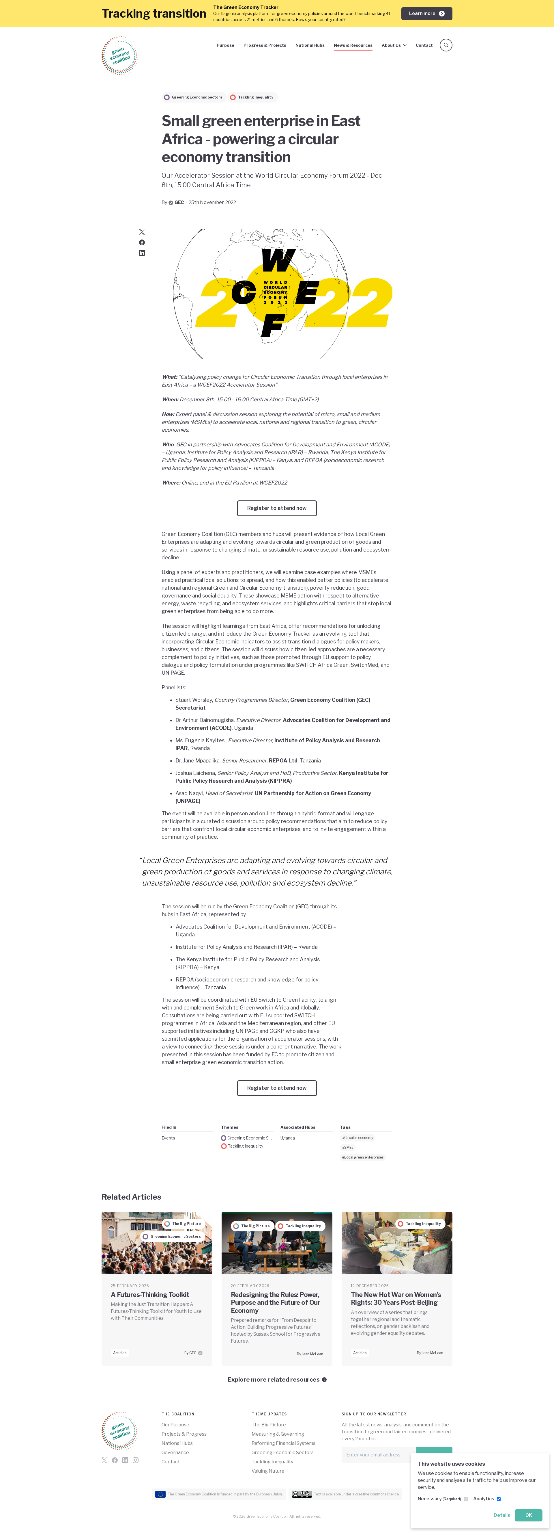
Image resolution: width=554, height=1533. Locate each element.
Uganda (287, 1137)
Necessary (439, 1499)
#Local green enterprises (362, 1157)
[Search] (446, 45)
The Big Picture (269, 1425)
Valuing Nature (268, 1471)
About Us (391, 45)
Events (168, 1137)
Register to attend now (277, 508)
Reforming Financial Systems (283, 1443)
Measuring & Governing (278, 1434)
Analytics (483, 1499)
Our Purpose (175, 1425)
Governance (175, 1452)
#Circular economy (357, 1137)
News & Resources (353, 45)
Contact (424, 45)
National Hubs (310, 45)
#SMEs (347, 1147)
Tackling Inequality (245, 1146)
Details (502, 1515)
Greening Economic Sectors (250, 1137)
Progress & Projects (265, 45)
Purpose (225, 45)
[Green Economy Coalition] (120, 55)
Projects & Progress (184, 1434)
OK (528, 1515)
